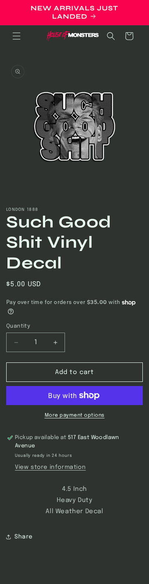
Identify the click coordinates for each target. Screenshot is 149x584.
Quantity (18, 326)
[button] (16, 36)
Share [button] (23, 537)
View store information (50, 467)
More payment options (75, 415)
